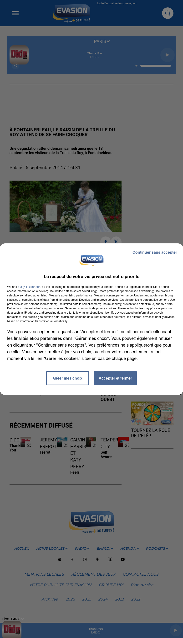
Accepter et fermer (115, 378)
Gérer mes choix (67, 378)
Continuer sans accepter (154, 252)
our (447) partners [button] (29, 286)
